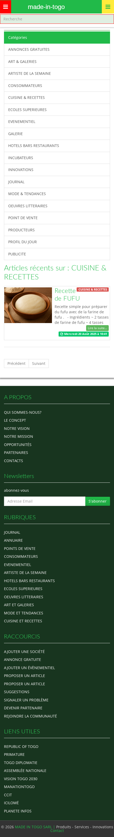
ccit (8, 794)
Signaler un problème (26, 699)
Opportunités (18, 444)
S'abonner (98, 501)
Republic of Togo (21, 746)
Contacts (13, 460)
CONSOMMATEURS (25, 85)
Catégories (17, 37)
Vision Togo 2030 (20, 778)
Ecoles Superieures (23, 588)
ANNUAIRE (13, 540)
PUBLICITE (17, 253)
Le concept (15, 420)
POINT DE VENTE (23, 217)
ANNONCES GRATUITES (29, 49)
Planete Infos (18, 810)
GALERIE (15, 133)
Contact (57, 830)
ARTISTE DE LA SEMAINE (29, 73)
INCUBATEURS (20, 157)
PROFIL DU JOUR (22, 241)
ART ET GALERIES (19, 604)
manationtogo (19, 786)
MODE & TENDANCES (27, 193)
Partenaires (16, 452)
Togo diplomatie (20, 762)
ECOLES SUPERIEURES (27, 109)
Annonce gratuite (22, 659)
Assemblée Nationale (25, 770)
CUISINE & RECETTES (26, 97)
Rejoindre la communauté (30, 716)
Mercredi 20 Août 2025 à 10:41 (85, 334)
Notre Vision (17, 428)
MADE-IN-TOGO (46, 6)
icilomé (11, 802)
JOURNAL (16, 181)
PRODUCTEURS (21, 229)
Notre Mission (18, 436)
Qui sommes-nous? (22, 412)
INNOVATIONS (20, 169)
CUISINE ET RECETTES (23, 620)
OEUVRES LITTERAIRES (27, 205)
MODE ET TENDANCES (23, 612)
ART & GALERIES (22, 61)
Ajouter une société (24, 651)
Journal (12, 532)
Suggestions (16, 691)
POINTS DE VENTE (20, 548)
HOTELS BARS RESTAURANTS (33, 145)
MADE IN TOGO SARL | (35, 826)
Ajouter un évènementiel (29, 667)
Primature (14, 754)
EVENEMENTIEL (21, 121)
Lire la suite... (97, 328)
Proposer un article (24, 675)
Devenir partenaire (23, 707)
